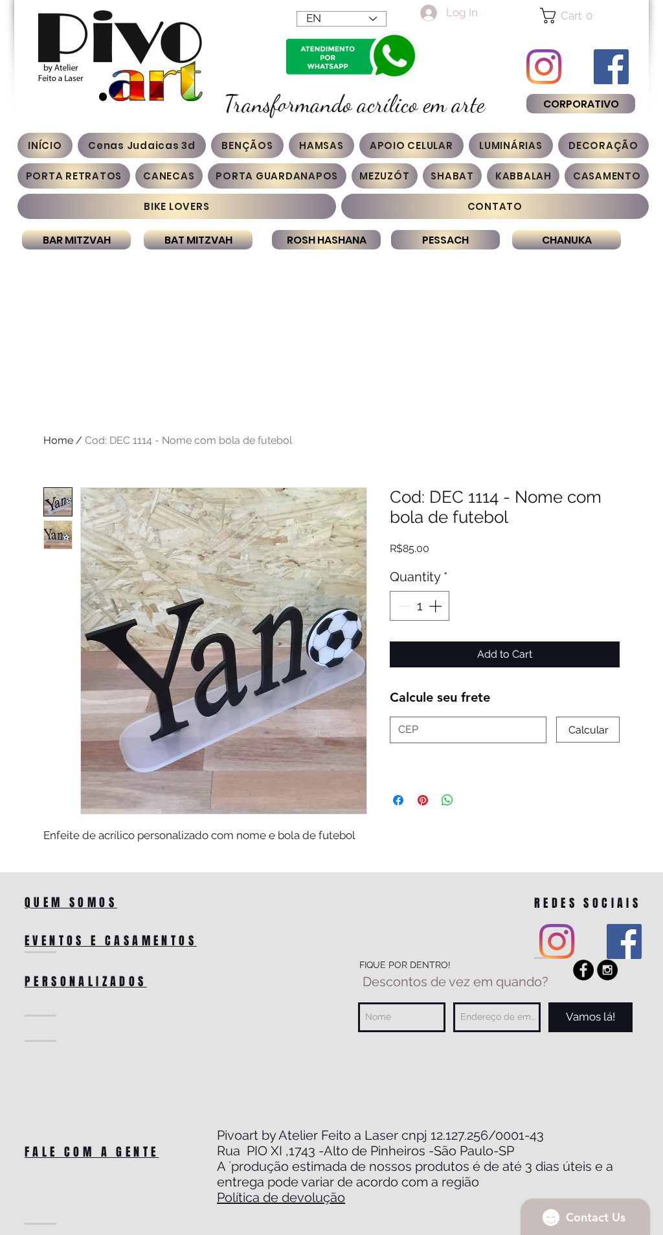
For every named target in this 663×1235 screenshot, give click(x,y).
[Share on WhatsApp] (447, 800)
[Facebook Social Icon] (611, 66)
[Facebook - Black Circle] (583, 970)
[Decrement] (403, 606)
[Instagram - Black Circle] (607, 970)
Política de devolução (281, 1197)
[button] (580, 15)
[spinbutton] (419, 606)
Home (58, 440)
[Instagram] (543, 66)
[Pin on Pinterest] (423, 800)
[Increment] (436, 606)
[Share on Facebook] (398, 800)
